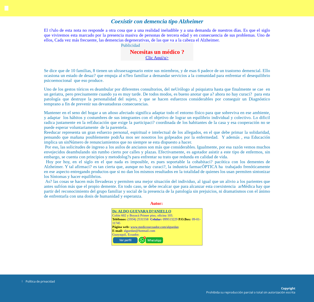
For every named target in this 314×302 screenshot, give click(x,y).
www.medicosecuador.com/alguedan (154, 227)
